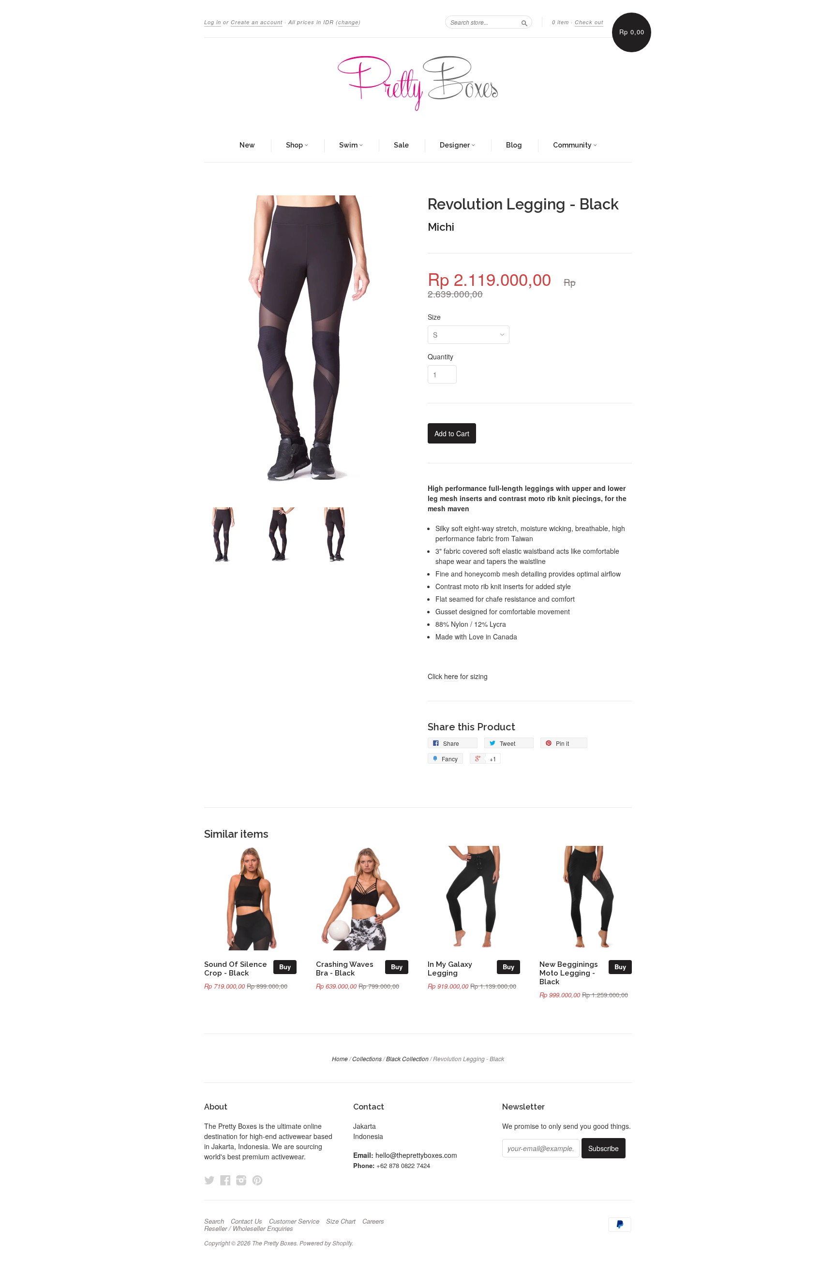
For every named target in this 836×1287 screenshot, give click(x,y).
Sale (401, 145)
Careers (373, 1221)
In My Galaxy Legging (450, 968)
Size (434, 317)
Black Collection (407, 1058)
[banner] (418, 83)
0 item (560, 22)
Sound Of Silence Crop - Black (235, 968)
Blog (514, 145)
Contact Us (246, 1221)
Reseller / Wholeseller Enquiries (248, 1228)
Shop (295, 145)
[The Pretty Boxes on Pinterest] (257, 1179)
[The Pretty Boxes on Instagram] (241, 1179)
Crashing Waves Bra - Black (344, 968)
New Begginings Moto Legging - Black (568, 973)
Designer (455, 145)
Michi (441, 227)
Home (340, 1058)
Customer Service (294, 1221)
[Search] (524, 22)
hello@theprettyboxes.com (416, 1155)
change (348, 22)
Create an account (257, 22)
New (247, 145)
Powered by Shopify (325, 1243)
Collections (367, 1058)
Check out (589, 22)
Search (214, 1221)
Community (573, 145)
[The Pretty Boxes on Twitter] (209, 1179)
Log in (212, 22)
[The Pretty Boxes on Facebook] (225, 1179)
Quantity (440, 356)
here (451, 676)
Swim (349, 145)
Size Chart (341, 1221)
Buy (285, 966)
